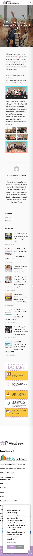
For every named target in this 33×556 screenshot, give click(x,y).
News (16, 19)
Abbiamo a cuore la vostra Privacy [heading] (14, 511)
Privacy (2, 496)
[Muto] (22, 97)
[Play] (8, 97)
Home (1, 483)
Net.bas (11, 554)
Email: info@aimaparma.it (7, 477)
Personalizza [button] (11, 542)
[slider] (15, 96)
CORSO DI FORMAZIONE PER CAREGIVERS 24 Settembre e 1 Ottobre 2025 (15, 347)
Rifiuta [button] (20, 547)
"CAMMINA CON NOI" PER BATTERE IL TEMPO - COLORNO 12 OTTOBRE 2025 (16, 314)
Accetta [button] (11, 547)
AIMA (7, 218)
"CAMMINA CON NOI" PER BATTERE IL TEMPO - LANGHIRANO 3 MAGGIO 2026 (16, 254)
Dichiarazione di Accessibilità (8, 501)
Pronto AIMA (3, 488)
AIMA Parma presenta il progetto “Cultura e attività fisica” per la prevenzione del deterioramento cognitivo (16, 282)
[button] (30, 2)
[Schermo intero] (25, 97)
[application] (16, 92)
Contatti (2, 492)
